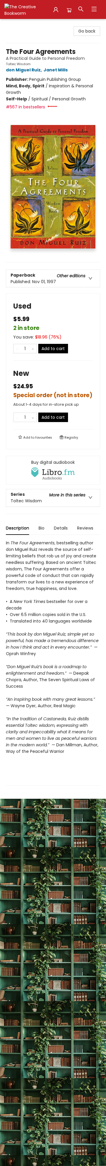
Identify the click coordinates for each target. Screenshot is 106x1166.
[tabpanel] (53, 663)
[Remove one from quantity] (17, 348)
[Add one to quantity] (33, 348)
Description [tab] (17, 528)
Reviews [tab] (85, 528)
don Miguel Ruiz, (24, 70)
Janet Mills (56, 70)
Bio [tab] (41, 528)
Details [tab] (61, 528)
